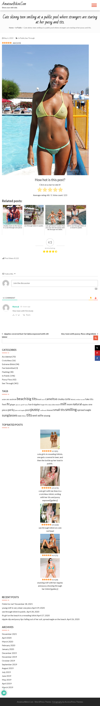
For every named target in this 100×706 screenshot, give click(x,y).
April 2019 (6, 683)
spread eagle (84, 409)
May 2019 (6, 679)
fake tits (89, 399)
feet (4, 404)
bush (43, 399)
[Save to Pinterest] (97, 353)
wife (40, 415)
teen (20, 416)
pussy (35, 409)
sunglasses (9, 415)
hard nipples (34, 404)
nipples (85, 404)
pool (27, 409)
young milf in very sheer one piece (17, 608)
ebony (73, 399)
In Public (18, 28)
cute (67, 399)
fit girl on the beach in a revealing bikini (19, 615)
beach (21, 399)
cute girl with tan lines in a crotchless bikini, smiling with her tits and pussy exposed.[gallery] (50, 496)
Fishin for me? (8, 604)
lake (53, 405)
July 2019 (6, 672)
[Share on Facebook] (97, 358)
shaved (50, 410)
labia (50, 405)
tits (29, 415)
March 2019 (7, 687)
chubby (61, 399)
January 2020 (8, 649)
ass (8, 399)
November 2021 (9, 634)
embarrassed (80, 399)
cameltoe (51, 399)
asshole (13, 399)
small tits (59, 410)
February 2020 (8, 645)
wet (34, 415)
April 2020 (6, 637)
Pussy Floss (7, 379)
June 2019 (6, 676)
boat (39, 399)
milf (63, 404)
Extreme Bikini (8, 364)
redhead (43, 410)
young (47, 415)
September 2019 (9, 664)
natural (77, 404)
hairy (26, 405)
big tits (32, 399)
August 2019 (7, 668)
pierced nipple (20, 410)
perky (11, 409)
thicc (24, 416)
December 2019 (9, 653)
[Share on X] (97, 347)
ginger (12, 404)
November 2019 (9, 657)
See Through (30, 38)
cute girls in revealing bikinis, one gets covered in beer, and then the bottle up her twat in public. (50, 459)
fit (8, 404)
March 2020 (7, 641)
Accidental (7, 356)
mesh (57, 404)
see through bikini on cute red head (50, 529)
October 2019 (8, 660)
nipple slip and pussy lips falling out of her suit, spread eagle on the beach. (34, 619)
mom (69, 404)
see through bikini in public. (14, 611)
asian (4, 399)
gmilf (22, 405)
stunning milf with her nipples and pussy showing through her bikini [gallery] (50, 585)
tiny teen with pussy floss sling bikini (78, 333)
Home (11, 28)
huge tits (44, 404)
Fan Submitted (8, 368)
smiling (71, 409)
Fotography (57, 702)
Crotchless (7, 360)
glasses (18, 405)
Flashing (5, 372)
